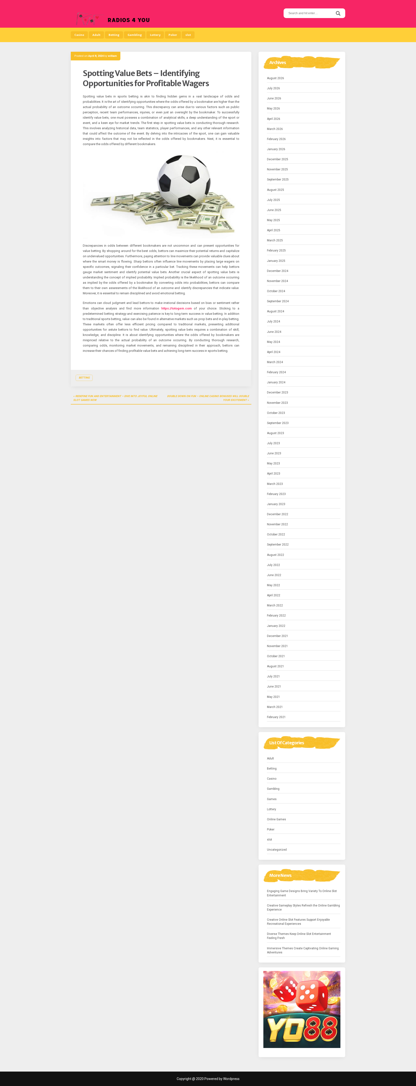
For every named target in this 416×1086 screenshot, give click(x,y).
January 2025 (276, 261)
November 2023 (277, 403)
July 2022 (273, 565)
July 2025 (273, 200)
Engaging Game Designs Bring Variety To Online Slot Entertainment (302, 893)
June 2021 (274, 686)
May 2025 (273, 220)
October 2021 (276, 656)
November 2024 (277, 281)
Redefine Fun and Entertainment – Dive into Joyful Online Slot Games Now (115, 398)
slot (188, 35)
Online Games (276, 819)
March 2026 (275, 129)
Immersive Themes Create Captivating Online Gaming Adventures (303, 950)
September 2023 (278, 423)
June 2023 (274, 453)
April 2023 (273, 473)
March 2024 (275, 362)
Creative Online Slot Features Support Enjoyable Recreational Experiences (298, 921)
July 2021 (273, 676)
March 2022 (275, 605)
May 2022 (273, 585)
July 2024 (273, 321)
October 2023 (276, 413)
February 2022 (276, 615)
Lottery (155, 35)
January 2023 (276, 504)
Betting (114, 35)
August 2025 (275, 190)
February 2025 (276, 250)
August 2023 (275, 433)
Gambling (135, 35)
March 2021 (275, 707)
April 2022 (273, 595)
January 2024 (276, 382)
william (112, 56)
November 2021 (277, 646)
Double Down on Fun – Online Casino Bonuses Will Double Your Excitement (208, 398)
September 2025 (278, 179)
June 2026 (274, 98)
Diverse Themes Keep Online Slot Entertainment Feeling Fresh (299, 936)
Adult (96, 35)
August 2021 (275, 666)
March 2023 (275, 484)
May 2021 (273, 697)
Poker (173, 35)
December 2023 (277, 392)
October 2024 (276, 291)
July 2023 (273, 443)
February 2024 (276, 372)
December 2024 (277, 271)
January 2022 (276, 626)
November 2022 (277, 524)
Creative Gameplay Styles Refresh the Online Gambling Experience (303, 907)
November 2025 (277, 169)
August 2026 (275, 78)
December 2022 (277, 514)
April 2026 (273, 119)
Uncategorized (277, 849)
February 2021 (276, 717)
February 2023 (276, 494)
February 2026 (276, 139)
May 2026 (273, 108)
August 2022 (275, 555)
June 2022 (274, 575)
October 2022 (276, 534)
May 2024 (273, 342)
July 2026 (273, 88)
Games (272, 799)
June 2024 (274, 332)
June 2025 (274, 210)
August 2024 (275, 311)
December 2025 (277, 159)
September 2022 (278, 544)
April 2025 (273, 230)
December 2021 (277, 636)
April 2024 (273, 352)
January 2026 (276, 149)
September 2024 (278, 301)
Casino (79, 35)
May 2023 (273, 463)
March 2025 (275, 240)
